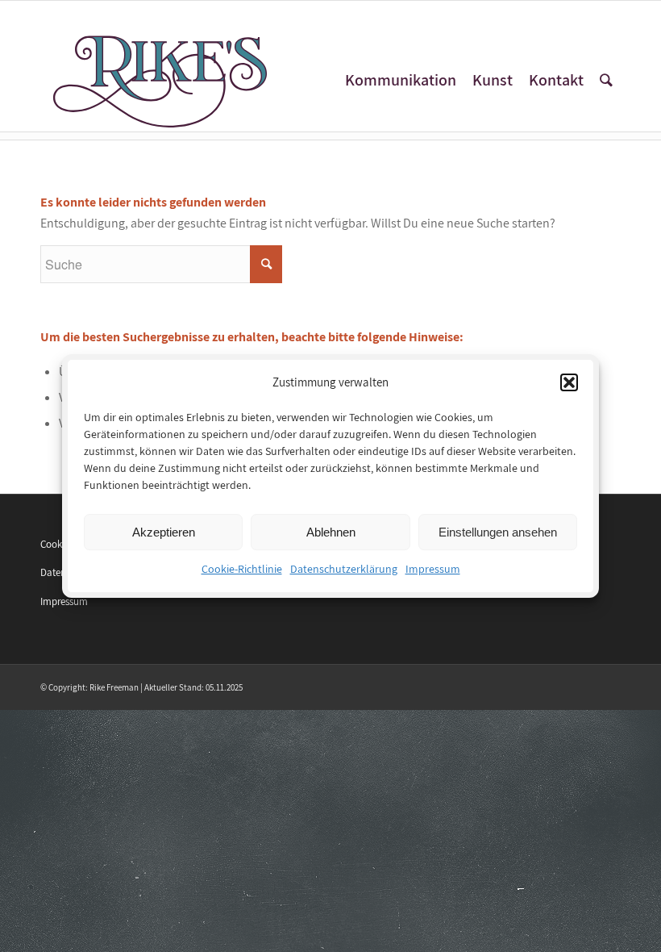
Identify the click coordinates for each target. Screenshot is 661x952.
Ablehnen (330, 532)
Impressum (432, 569)
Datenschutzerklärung (343, 569)
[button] (569, 382)
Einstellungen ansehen (498, 532)
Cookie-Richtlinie (242, 569)
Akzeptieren (163, 532)
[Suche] (606, 80)
